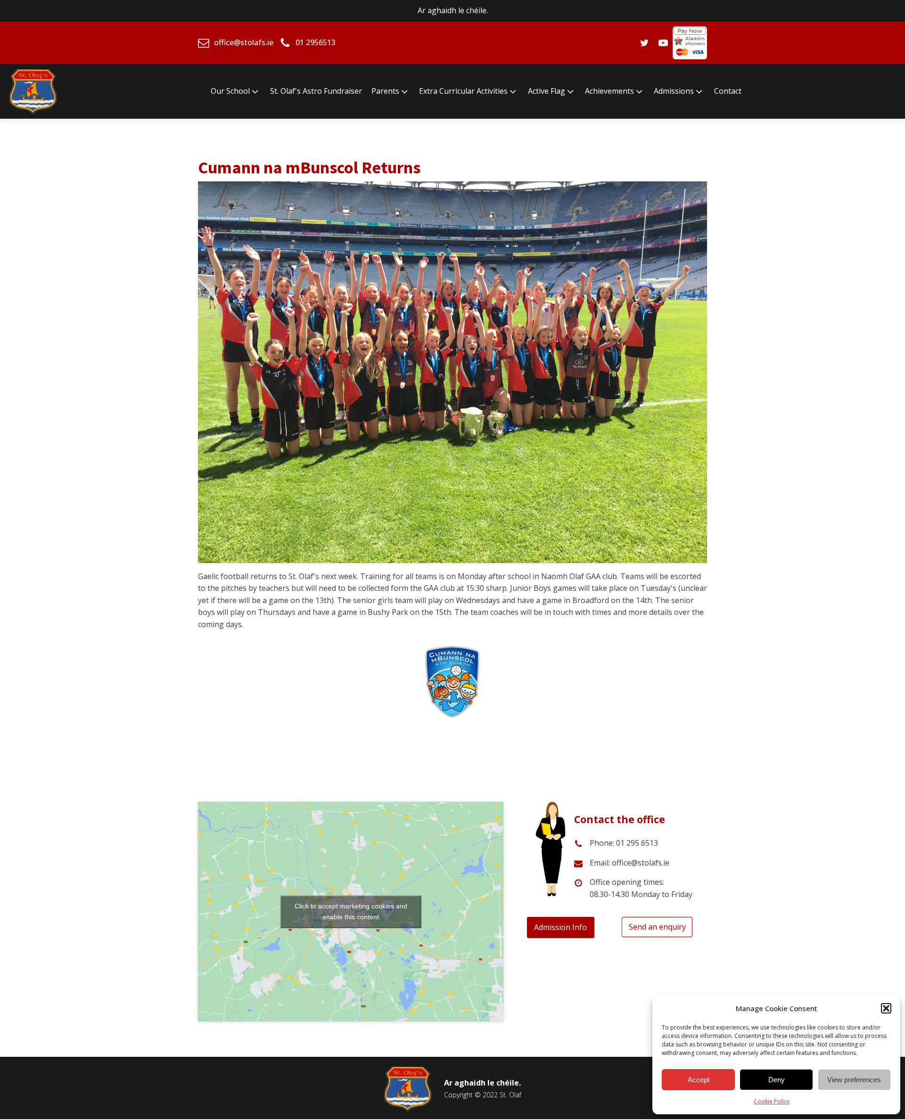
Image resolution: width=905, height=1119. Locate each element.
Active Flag (546, 91)
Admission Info (560, 927)
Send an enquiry (657, 927)
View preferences (854, 1080)
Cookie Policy (772, 1101)
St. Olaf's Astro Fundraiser (316, 91)
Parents (385, 91)
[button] (886, 1008)
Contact (727, 91)
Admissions (674, 91)
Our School (230, 91)
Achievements (609, 91)
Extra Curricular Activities (463, 91)
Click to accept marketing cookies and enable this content (351, 911)
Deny (776, 1080)
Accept (698, 1080)
